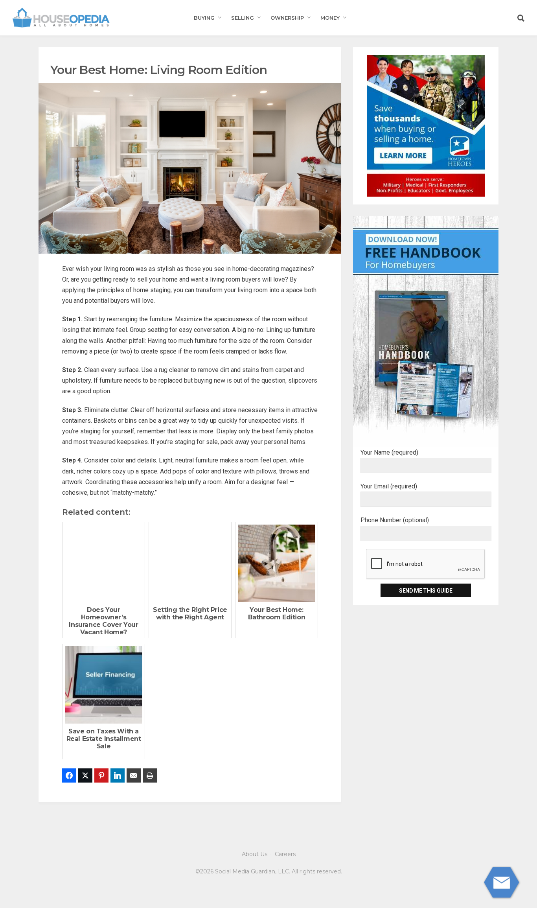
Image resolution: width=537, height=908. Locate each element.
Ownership (287, 18)
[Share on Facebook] (69, 775)
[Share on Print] (150, 775)
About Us (254, 854)
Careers (285, 854)
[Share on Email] (134, 775)
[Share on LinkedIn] (117, 775)
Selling (242, 18)
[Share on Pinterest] (101, 775)
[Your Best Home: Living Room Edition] (190, 167)
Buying (204, 18)
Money (330, 18)
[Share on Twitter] (85, 775)
